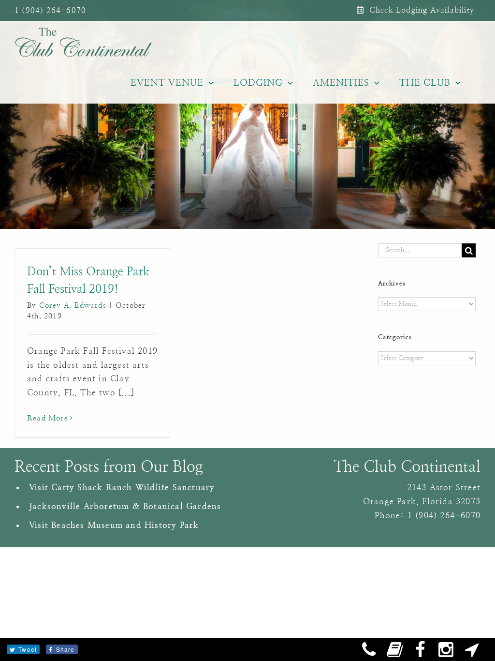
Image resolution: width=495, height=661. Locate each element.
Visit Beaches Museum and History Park (114, 525)
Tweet (27, 649)
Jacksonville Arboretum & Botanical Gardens (125, 506)
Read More (47, 418)
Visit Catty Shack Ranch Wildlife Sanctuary (122, 487)
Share (65, 649)
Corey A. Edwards (72, 305)
